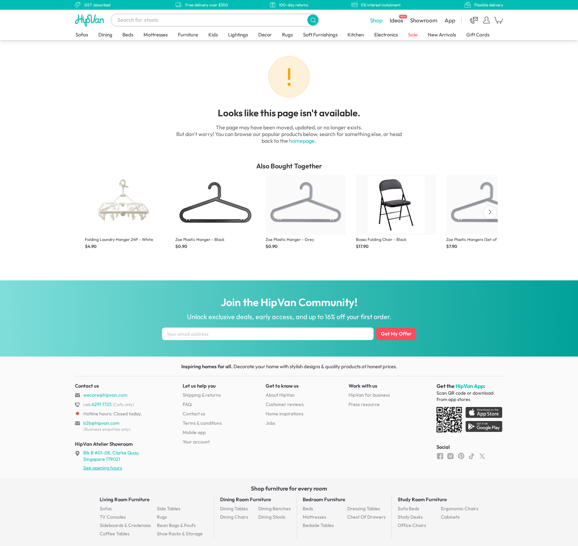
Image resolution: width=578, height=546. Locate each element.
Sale (412, 34)
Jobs (270, 423)
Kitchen (356, 34)
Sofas (82, 34)
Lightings (238, 34)
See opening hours (102, 468)
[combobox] (215, 20)
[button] (312, 19)
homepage (302, 140)
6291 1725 (97, 404)
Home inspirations (284, 414)
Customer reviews (285, 404)
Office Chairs (412, 525)
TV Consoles (113, 517)
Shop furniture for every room (289, 488)
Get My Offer (396, 333)
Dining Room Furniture (245, 499)
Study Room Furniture (422, 499)
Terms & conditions (202, 423)
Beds (127, 34)
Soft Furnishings (320, 34)
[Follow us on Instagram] (450, 456)
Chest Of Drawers (366, 517)
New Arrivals (442, 34)
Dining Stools (271, 517)
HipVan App (470, 386)
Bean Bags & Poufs (176, 525)
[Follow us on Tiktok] (471, 456)
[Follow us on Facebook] (440, 456)
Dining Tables (234, 509)
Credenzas (125, 525)
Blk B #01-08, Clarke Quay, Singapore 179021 (111, 456)
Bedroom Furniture (324, 499)
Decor (265, 34)
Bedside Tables (318, 525)
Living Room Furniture (125, 499)
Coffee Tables (114, 534)
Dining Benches (274, 509)
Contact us (194, 414)
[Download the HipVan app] (470, 421)
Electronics (386, 34)
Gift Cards (477, 34)
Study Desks (410, 517)
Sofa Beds (408, 509)
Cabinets (450, 517)
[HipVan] (90, 20)
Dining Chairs (234, 517)
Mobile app (194, 432)
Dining (105, 34)
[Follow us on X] (482, 456)
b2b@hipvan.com (101, 423)
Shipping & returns (202, 395)
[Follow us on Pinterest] (461, 456)
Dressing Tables (363, 509)
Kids (213, 34)
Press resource (364, 404)
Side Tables (168, 509)
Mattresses (155, 34)
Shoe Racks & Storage (180, 534)
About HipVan (280, 395)
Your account (196, 442)
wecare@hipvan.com (105, 395)
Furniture (188, 34)
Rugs (287, 34)
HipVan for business (369, 395)
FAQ (187, 404)
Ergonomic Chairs (459, 509)
